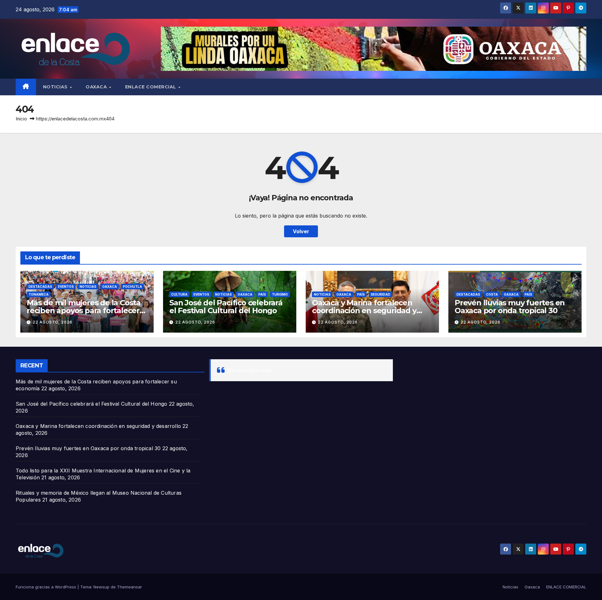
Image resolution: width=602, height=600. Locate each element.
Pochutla (132, 286)
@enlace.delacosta (249, 370)
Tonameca (39, 294)
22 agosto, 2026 (52, 322)
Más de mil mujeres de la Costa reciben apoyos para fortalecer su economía (83, 310)
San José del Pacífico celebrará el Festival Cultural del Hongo (226, 306)
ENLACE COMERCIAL (151, 87)
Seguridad (380, 294)
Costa (492, 294)
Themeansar (129, 586)
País (262, 294)
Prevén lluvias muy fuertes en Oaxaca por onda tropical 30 (510, 306)
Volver (301, 231)
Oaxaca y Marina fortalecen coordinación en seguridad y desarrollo (364, 310)
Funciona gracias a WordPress (46, 586)
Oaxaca (97, 87)
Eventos (66, 286)
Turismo (280, 294)
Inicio (21, 119)
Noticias (56, 87)
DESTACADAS (40, 286)
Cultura (179, 294)
